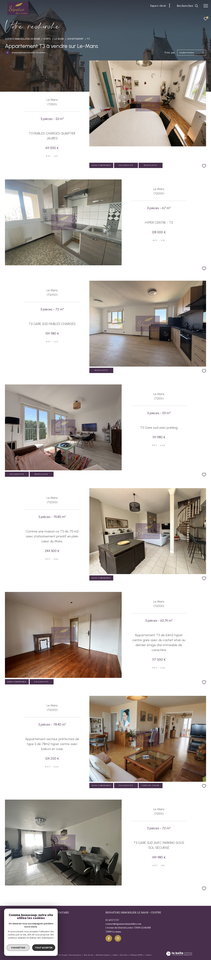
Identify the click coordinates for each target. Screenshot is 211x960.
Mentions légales (103, 955)
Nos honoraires (75, 955)
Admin (115, 955)
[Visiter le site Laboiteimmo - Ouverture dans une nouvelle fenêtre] (179, 954)
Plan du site (89, 955)
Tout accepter (43, 947)
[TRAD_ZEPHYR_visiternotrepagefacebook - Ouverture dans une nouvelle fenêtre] (109, 938)
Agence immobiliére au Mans (22, 39)
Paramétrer (18, 947)
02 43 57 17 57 (112, 920)
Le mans (59, 39)
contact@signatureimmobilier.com (123, 923)
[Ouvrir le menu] (205, 6)
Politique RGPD (136, 955)
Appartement (75, 39)
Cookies (148, 955)
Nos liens (124, 955)
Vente (47, 39)
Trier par (170, 52)
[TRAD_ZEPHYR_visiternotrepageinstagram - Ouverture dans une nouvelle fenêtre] (118, 938)
